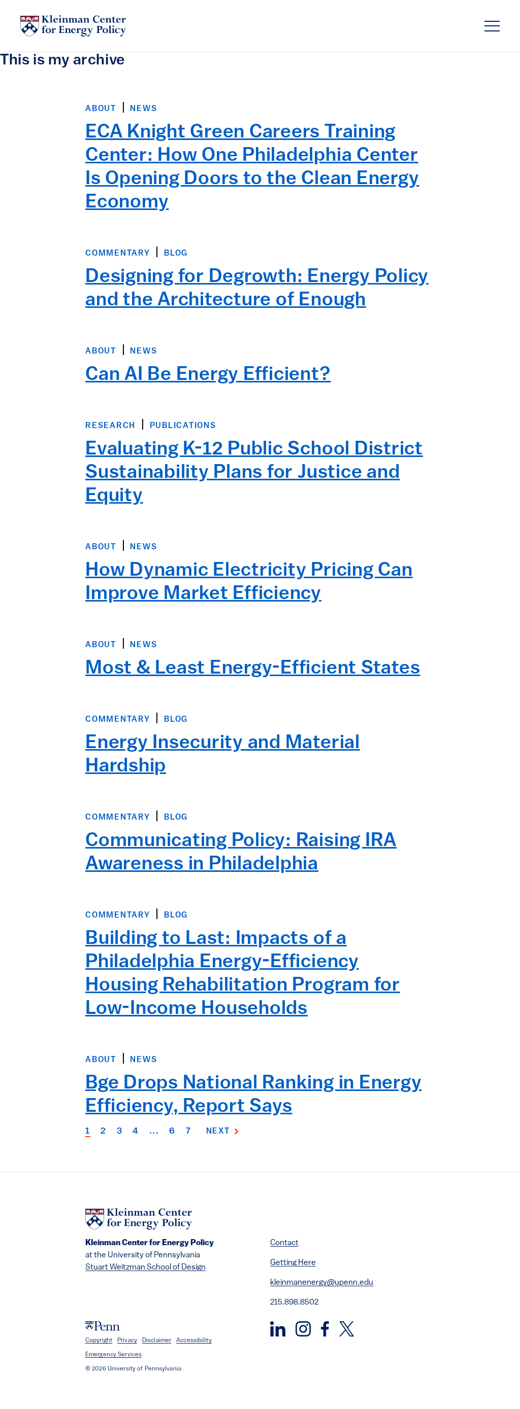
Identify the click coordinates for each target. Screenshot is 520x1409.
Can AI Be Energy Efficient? (208, 375)
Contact (284, 1243)
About (100, 109)
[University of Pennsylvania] (102, 1326)
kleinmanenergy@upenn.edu (321, 1283)
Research (110, 426)
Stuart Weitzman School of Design (145, 1267)
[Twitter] (346, 1328)
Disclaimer (156, 1340)
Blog (176, 254)
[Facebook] (325, 1328)
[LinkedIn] (277, 1328)
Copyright (98, 1340)
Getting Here (293, 1263)
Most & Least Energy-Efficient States (252, 669)
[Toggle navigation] (492, 26)
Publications (183, 426)
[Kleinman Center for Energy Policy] (73, 26)
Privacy (127, 1340)
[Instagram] (303, 1328)
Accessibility (194, 1340)
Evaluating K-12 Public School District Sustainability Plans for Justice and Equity (254, 473)
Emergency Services (113, 1355)
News (143, 109)
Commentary (117, 254)
